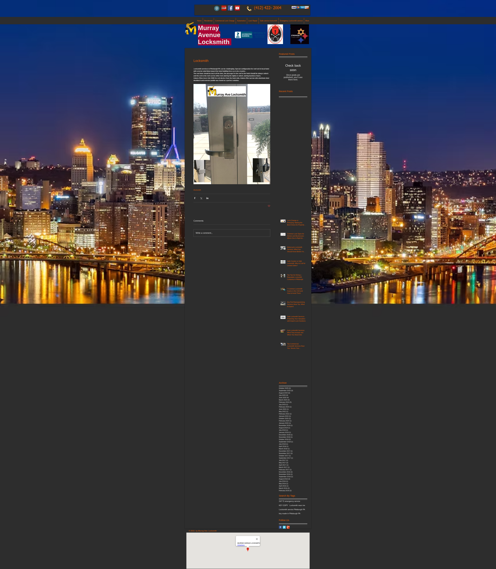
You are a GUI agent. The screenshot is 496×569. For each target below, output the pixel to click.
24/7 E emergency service (289, 501)
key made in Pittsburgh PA (289, 513)
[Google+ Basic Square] (288, 527)
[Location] (216, 8)
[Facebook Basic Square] (280, 527)
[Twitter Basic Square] (284, 527)
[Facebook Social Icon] (230, 7)
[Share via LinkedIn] (207, 198)
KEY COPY (283, 505)
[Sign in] (223, 8)
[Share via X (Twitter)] (201, 198)
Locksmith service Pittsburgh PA (292, 509)
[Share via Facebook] (194, 198)
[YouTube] (237, 8)
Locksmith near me (297, 505)
